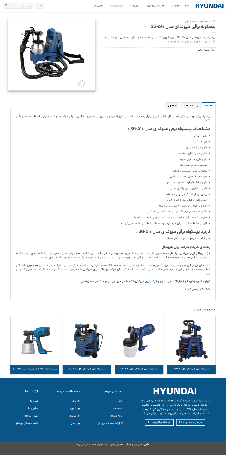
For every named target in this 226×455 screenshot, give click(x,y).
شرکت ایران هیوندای (146, 281)
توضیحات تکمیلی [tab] (190, 105)
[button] (81, 83)
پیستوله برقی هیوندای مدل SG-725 (87, 369)
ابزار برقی (204, 21)
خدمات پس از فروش (155, 6)
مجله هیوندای (117, 6)
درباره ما (134, 6)
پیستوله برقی (191, 21)
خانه (187, 6)
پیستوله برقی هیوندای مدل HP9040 (139, 369)
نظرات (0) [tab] (172, 105)
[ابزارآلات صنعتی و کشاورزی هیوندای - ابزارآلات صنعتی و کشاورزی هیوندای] (210, 6)
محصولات (176, 6)
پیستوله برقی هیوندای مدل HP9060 (191, 369)
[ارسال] (6, 6)
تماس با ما (98, 6)
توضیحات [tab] (208, 105)
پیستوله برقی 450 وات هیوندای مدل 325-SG (35, 369)
